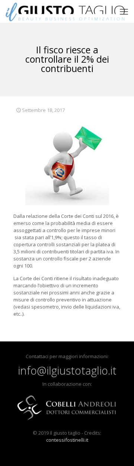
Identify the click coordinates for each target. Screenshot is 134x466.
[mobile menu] (124, 11)
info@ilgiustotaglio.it (67, 370)
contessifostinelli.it (67, 440)
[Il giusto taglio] (65, 11)
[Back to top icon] (119, 451)
